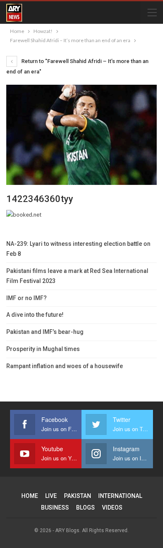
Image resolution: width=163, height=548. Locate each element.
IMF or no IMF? (26, 298)
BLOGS (85, 507)
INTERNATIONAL (120, 495)
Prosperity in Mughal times (43, 349)
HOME (29, 495)
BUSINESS (55, 507)
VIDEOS (112, 507)
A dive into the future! (35, 314)
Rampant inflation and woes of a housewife (64, 366)
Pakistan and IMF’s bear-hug (45, 331)
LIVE (51, 495)
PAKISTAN (77, 495)
